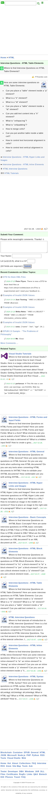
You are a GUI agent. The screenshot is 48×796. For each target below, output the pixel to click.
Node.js (21, 755)
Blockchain (6, 752)
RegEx (22, 774)
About (15, 763)
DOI (2, 777)
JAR (37, 771)
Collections (25, 763)
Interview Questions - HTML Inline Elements (23, 164)
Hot (9, 763)
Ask (31, 766)
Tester (4, 771)
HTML (11, 58)
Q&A (35, 774)
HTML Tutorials (11, 173)
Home (3, 58)
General (35, 752)
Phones (9, 777)
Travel (17, 777)
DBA (21, 771)
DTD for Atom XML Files (14, 277)
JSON (3, 755)
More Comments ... (9, 343)
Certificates (12, 774)
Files (3, 774)
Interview (41, 763)
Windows (29, 771)
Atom (8, 766)
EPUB (27, 752)
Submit (27, 266)
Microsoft (12, 755)
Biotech (43, 774)
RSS (42, 755)
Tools (3, 758)
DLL (42, 771)
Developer (13, 771)
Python (35, 755)
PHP (29, 755)
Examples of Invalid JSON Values (19, 295)
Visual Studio (14, 758)
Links (29, 774)
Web (24, 758)
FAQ (34, 763)
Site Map (16, 766)
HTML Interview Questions (15, 169)
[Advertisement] (24, 31)
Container (18, 752)
